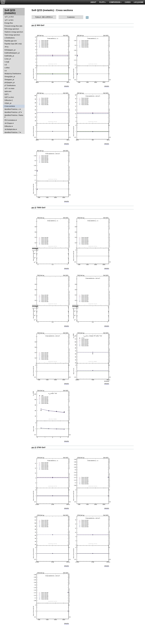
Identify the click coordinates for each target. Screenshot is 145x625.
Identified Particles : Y (12, 132)
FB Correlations (10, 120)
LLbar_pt (8, 59)
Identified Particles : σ (12, 109)
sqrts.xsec (8, 91)
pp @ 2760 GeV (38, 447)
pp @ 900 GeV (38, 25)
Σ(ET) (7, 94)
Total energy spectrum (12, 35)
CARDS (128, 2)
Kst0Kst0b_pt (9, 56)
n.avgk (7, 62)
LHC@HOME (138, 2)
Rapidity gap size (11, 41)
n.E (6, 65)
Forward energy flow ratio (13, 26)
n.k (6, 71)
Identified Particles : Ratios (14, 115)
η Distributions (10, 38)
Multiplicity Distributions (13, 73)
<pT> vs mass (9, 88)
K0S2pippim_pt (10, 50)
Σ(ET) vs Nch (9, 97)
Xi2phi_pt (8, 103)
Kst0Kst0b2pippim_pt (12, 53)
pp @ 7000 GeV (38, 208)
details (66, 86)
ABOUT (93, 2)
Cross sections (10, 106)
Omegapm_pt (9, 79)
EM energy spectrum (12, 29)
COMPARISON (114, 2)
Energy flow (9, 23)
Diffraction (8, 126)
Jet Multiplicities (10, 129)
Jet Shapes (8, 123)
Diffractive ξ (9, 100)
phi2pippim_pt (9, 82)
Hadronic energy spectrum (14, 32)
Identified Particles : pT (13, 112)
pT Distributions (10, 85)
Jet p (7, 47)
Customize (71, 17)
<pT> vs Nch (9, 17)
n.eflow (7, 68)
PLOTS (102, 2)
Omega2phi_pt (10, 76)
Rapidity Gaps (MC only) (13, 44)
